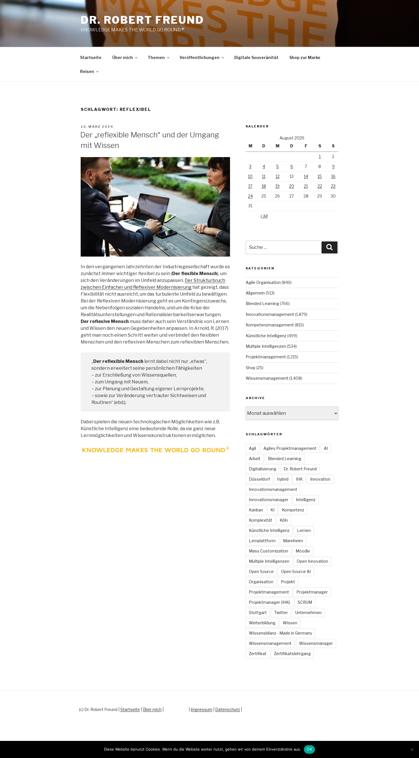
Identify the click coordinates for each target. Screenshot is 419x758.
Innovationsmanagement (270, 314)
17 (250, 186)
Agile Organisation (263, 282)
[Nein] (412, 749)
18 (264, 186)
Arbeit (255, 458)
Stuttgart (258, 612)
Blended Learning (262, 303)
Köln (284, 520)
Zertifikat (258, 653)
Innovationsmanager (268, 499)
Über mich (122, 57)
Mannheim (293, 540)
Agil (252, 448)
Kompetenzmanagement (270, 324)
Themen (156, 57)
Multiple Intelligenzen (266, 346)
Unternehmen (308, 612)
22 (320, 186)
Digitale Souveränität (256, 57)
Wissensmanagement (267, 378)
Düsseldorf (259, 479)
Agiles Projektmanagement (289, 448)
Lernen (304, 530)
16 (333, 176)
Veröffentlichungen (199, 57)
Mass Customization (268, 550)
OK (309, 749)
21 (306, 186)
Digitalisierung (262, 468)
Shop (250, 367)
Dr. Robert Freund (142, 20)
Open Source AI (296, 571)
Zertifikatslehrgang (292, 653)
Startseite (90, 57)
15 (320, 176)
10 (250, 176)
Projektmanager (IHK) (269, 602)
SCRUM (305, 602)
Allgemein (255, 292)
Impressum (201, 709)
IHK (299, 479)
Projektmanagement (266, 356)
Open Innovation (312, 561)
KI (272, 509)
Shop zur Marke (304, 57)
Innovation (320, 479)
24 (250, 196)
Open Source (261, 571)
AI (326, 448)
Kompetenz (293, 509)
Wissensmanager (316, 643)
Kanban (256, 509)
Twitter (281, 612)
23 (333, 186)
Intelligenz (306, 499)
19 (277, 186)
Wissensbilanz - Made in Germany (280, 633)
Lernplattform (262, 540)
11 (263, 176)
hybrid (282, 479)
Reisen (87, 71)
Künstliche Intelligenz (266, 335)
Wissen (290, 622)
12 (278, 176)
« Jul (264, 215)
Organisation (261, 581)
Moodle (303, 550)
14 (306, 176)
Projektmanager (312, 592)
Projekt (288, 581)
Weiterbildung (262, 622)
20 (291, 186)
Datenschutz (227, 709)
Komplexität (260, 520)
